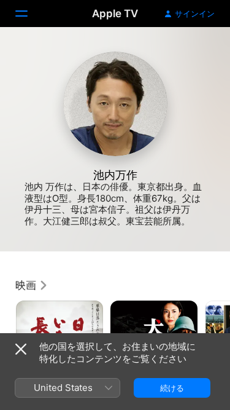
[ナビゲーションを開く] (28, 13)
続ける (172, 388)
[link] (31, 285)
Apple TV (115, 13)
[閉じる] (20, 349)
